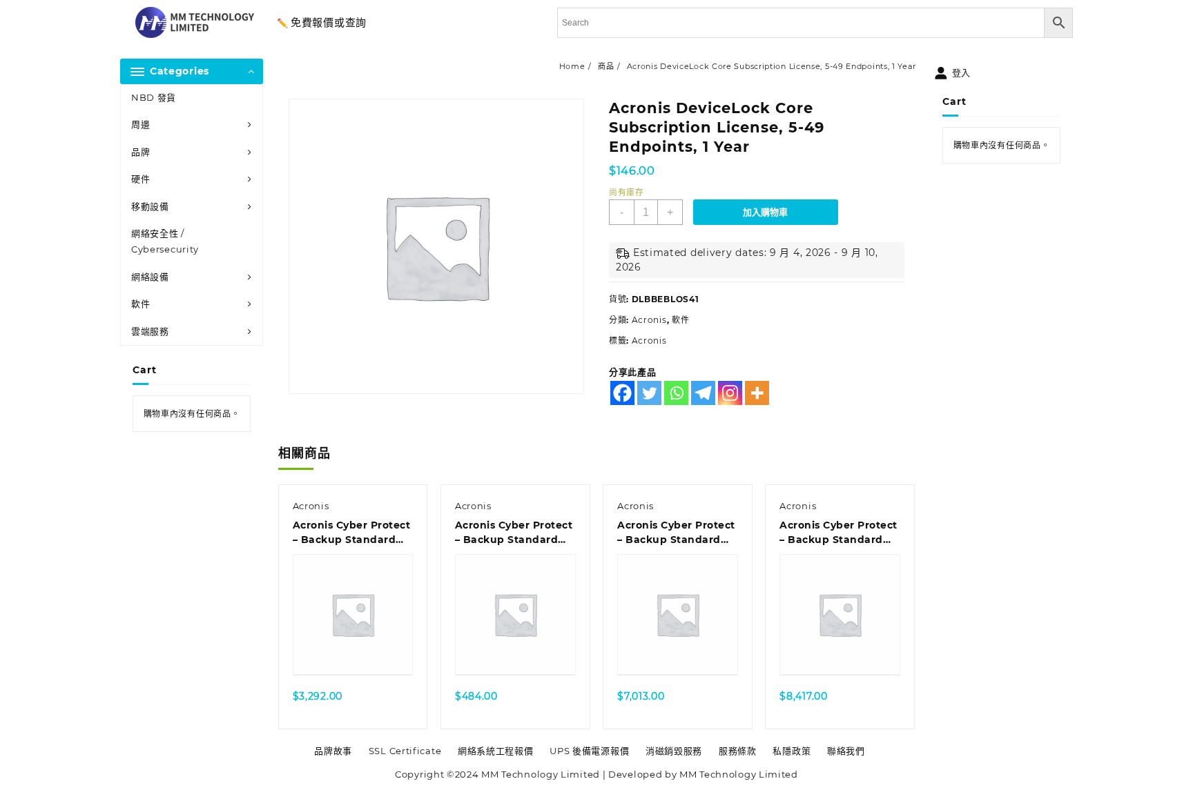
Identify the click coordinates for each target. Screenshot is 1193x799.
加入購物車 (765, 212)
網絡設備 (150, 276)
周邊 (140, 124)
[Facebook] (622, 393)
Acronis (649, 320)
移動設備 (150, 206)
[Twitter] (649, 393)
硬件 (140, 178)
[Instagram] (730, 393)
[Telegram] (703, 393)
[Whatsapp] (676, 393)
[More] (757, 393)
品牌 (140, 151)
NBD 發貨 (153, 97)
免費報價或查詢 (329, 22)
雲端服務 (150, 331)
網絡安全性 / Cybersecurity (165, 241)
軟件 (140, 303)
